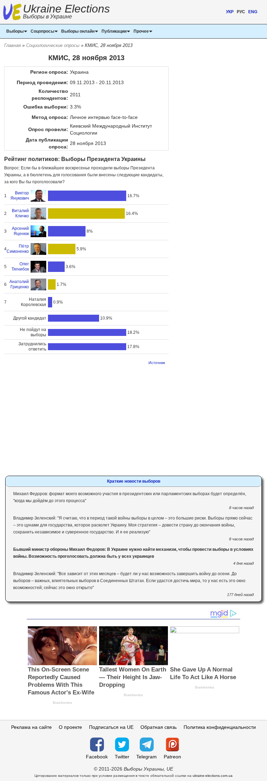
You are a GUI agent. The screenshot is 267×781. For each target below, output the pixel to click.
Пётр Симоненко (18, 249)
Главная (12, 45)
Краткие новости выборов (133, 481)
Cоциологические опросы (53, 45)
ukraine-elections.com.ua (213, 776)
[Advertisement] (86, 418)
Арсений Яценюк (20, 231)
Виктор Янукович (19, 196)
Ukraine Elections (66, 12)
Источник (156, 363)
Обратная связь (158, 727)
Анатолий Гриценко (19, 284)
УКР (230, 11)
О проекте (70, 727)
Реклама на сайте (31, 727)
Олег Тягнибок (20, 266)
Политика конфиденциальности (220, 727)
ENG (252, 11)
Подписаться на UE (111, 727)
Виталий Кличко (20, 213)
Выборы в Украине (47, 16)
